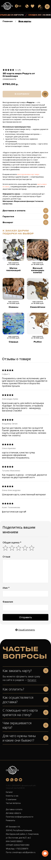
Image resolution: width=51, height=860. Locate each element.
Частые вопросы (13, 803)
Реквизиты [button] (10, 820)
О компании (11, 799)
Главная (8, 21)
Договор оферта (13, 813)
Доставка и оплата (14, 809)
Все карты (24, 21)
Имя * (6, 587)
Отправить (25, 617)
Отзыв (6, 556)
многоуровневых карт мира (28, 174)
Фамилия (8, 601)
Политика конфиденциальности (19, 816)
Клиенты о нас (12, 795)
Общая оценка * (12, 542)
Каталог (32, 679)
